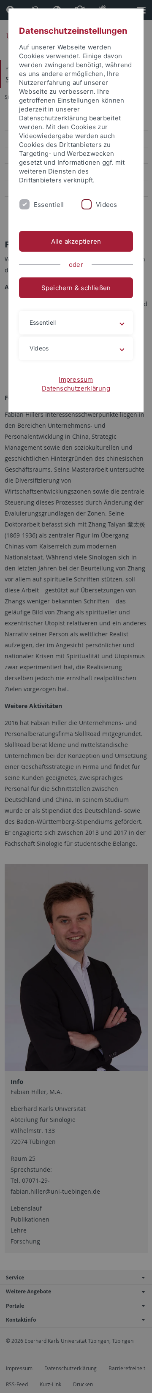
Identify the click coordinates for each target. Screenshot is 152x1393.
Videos (106, 205)
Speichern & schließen (76, 288)
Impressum (76, 379)
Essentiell (49, 205)
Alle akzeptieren (76, 241)
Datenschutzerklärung (76, 388)
